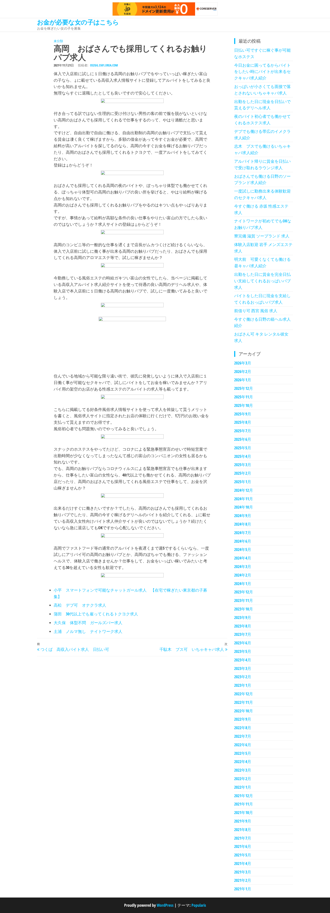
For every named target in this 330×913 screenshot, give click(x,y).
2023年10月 (243, 609)
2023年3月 (242, 668)
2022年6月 (242, 744)
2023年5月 (242, 651)
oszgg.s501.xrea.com (104, 65)
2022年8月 (242, 727)
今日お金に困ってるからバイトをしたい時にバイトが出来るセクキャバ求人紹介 (262, 71)
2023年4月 (242, 660)
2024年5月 (242, 549)
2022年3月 (242, 770)
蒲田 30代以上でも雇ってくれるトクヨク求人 (96, 614)
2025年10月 (243, 405)
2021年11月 (243, 804)
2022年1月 (242, 787)
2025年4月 (242, 456)
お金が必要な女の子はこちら (78, 22)
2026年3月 (242, 363)
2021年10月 (243, 812)
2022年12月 (243, 693)
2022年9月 (242, 719)
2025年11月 (243, 396)
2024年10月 (243, 507)
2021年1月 (242, 888)
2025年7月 (242, 430)
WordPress (165, 905)
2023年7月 (242, 634)
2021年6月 (242, 846)
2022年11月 (243, 702)
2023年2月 (242, 676)
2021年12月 (243, 795)
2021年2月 (242, 880)
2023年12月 (243, 592)
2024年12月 (243, 490)
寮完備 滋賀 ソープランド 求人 (261, 236)
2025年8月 (242, 422)
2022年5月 (242, 753)
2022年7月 (242, 736)
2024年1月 (242, 583)
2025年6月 (242, 439)
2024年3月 (242, 566)
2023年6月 (242, 642)
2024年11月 (243, 498)
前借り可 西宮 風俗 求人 (255, 310)
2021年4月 (242, 863)
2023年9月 (242, 617)
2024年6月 (242, 541)
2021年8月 (242, 829)
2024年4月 (242, 558)
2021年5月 (242, 855)
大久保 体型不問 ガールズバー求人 (88, 622)
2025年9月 (242, 414)
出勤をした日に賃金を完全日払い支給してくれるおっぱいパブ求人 (262, 281)
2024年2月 (242, 575)
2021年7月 (242, 838)
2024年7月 (242, 532)
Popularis (198, 905)
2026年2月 (242, 371)
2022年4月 (242, 761)
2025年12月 (243, 388)
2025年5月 (242, 447)
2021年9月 (242, 821)
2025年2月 (242, 473)
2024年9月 (242, 515)
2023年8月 (242, 626)
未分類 (58, 41)
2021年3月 (242, 872)
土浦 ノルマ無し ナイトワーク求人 (88, 631)
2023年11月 (243, 600)
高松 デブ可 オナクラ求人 (80, 605)
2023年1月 (242, 685)
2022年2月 (242, 778)
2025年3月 (242, 464)
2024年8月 (242, 524)
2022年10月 (243, 710)
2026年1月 (242, 379)
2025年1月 (242, 481)
